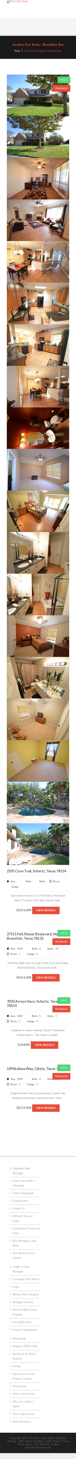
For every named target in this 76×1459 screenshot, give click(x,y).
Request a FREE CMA (24, 1346)
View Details (46, 910)
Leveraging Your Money (25, 1279)
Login (15, 1286)
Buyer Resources (21, 1421)
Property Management (24, 1329)
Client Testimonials (23, 1193)
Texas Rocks (19, 1386)
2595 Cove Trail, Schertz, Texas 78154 (36, 871)
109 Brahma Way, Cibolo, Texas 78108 (36, 1068)
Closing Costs (19, 1200)
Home (17, 50)
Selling (16, 1366)
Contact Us (18, 1208)
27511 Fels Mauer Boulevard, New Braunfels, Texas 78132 (33, 936)
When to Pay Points (23, 1393)
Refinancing (19, 1338)
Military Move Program (25, 1294)
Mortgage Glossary (22, 1302)
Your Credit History (23, 1413)
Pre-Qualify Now (22, 1322)
